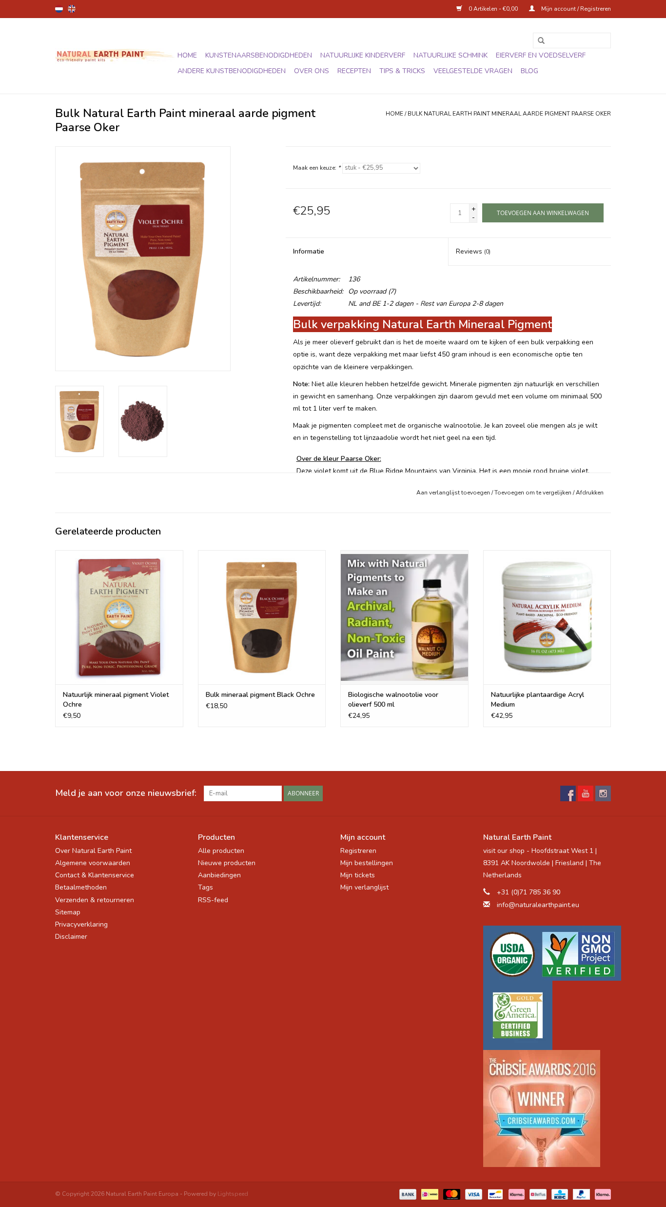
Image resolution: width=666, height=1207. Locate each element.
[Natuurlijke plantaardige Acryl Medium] (547, 617)
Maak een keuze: (316, 168)
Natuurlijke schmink (450, 55)
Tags (205, 887)
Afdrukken (590, 492)
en (72, 9)
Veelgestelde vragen (472, 71)
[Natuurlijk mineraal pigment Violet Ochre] (119, 617)
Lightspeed (232, 1194)
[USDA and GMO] (547, 953)
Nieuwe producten (226, 863)
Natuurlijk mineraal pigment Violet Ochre (116, 699)
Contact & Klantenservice (94, 875)
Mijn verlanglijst (364, 887)
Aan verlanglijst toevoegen (453, 492)
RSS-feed (213, 900)
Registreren (358, 850)
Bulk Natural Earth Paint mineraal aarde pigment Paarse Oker (509, 114)
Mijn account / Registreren (575, 9)
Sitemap (67, 912)
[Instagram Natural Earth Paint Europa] (603, 793)
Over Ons (311, 71)
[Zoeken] (538, 41)
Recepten (354, 71)
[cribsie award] (547, 1108)
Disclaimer (71, 936)
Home (187, 55)
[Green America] (547, 1015)
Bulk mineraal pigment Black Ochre (260, 694)
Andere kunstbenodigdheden (231, 71)
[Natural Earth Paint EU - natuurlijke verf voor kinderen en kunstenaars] (115, 56)
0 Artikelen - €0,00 (493, 9)
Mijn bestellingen (366, 863)
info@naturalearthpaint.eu (538, 905)
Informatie (308, 251)
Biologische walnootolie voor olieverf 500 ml (393, 699)
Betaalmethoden (81, 887)
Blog (529, 71)
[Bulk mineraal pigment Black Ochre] (262, 617)
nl (59, 9)
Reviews (473, 251)
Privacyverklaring (81, 924)
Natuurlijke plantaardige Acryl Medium (537, 699)
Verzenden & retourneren (94, 900)
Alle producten (221, 850)
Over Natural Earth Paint (93, 850)
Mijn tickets (357, 875)
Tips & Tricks (402, 71)
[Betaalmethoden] (407, 1194)
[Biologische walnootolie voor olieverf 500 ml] (404, 617)
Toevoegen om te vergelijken (533, 492)
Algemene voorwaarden (92, 863)
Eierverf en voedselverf (541, 55)
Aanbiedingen (219, 875)
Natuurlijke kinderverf (362, 55)
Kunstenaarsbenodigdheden (258, 55)
